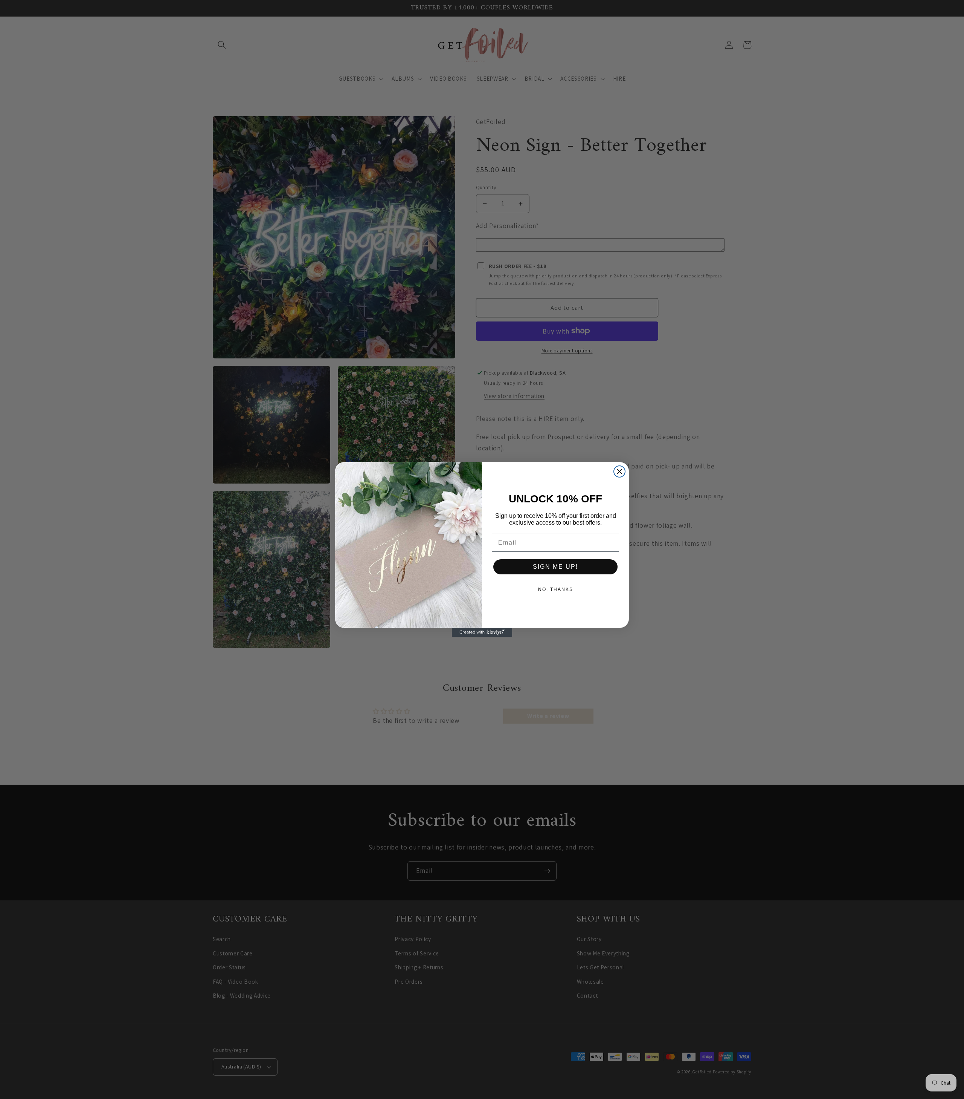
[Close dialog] (619, 471)
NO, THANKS (555, 589)
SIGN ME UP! (555, 566)
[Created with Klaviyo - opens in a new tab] (482, 632)
